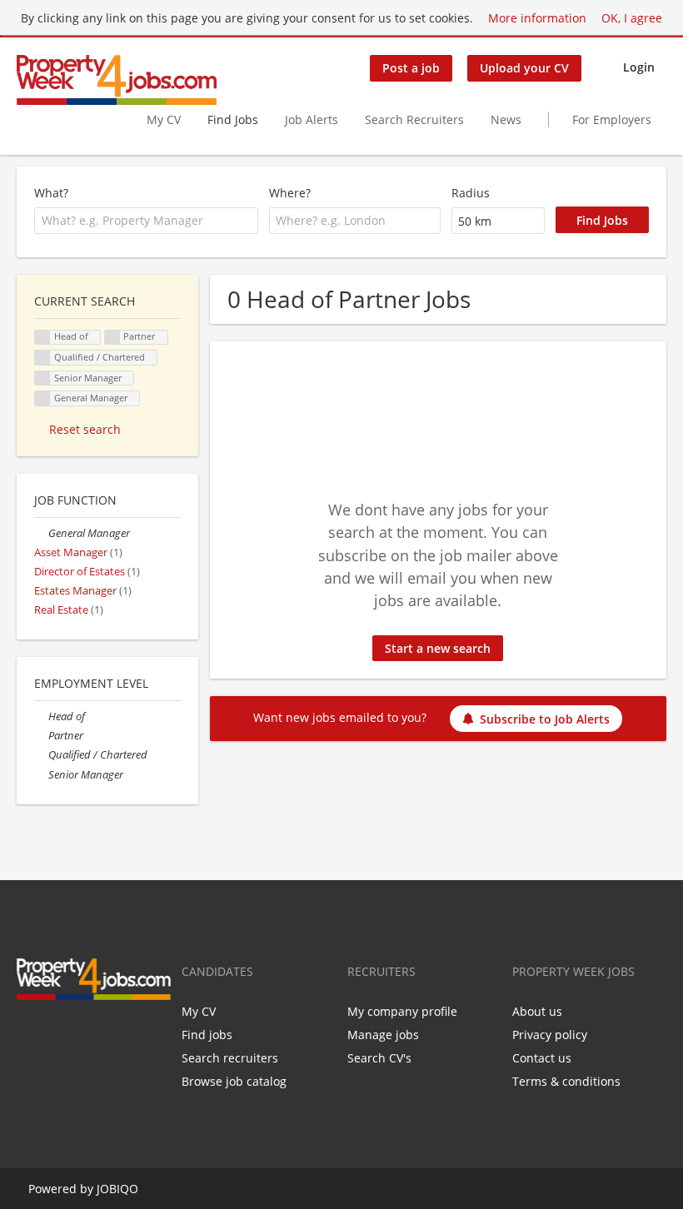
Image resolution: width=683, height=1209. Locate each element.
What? (51, 193)
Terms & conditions (566, 1081)
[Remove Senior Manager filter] (41, 775)
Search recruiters (230, 1058)
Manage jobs (383, 1034)
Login (639, 67)
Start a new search (438, 648)
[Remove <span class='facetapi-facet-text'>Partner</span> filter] (112, 338)
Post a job (411, 68)
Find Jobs (232, 119)
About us (537, 1011)
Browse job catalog (234, 1081)
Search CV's (379, 1058)
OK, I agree (631, 18)
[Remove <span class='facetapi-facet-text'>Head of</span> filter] (42, 338)
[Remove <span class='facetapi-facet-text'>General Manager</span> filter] (42, 398)
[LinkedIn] (84, 1035)
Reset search (85, 429)
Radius (470, 193)
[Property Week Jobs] (117, 80)
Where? (290, 193)
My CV (164, 119)
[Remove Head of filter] (41, 716)
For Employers (611, 119)
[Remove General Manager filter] (41, 533)
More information (537, 18)
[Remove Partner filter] (41, 736)
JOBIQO (117, 1189)
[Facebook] (29, 1035)
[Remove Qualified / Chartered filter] (41, 755)
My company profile (402, 1011)
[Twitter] (56, 1035)
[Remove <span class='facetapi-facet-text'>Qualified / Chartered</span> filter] (42, 358)
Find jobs (207, 1034)
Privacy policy (549, 1034)
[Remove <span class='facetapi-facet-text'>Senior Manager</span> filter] (42, 378)
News (506, 119)
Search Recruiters (414, 119)
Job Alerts (311, 119)
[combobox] (146, 220)
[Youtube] (108, 1035)
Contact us (541, 1058)
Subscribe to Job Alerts (545, 719)
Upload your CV (524, 68)
